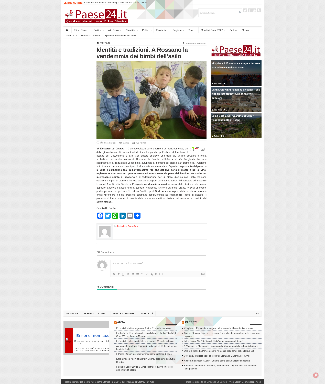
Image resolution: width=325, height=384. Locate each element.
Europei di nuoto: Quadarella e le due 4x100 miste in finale (145, 341)
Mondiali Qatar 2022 (212, 30)
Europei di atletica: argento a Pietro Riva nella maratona (143, 328)
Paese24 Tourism (90, 35)
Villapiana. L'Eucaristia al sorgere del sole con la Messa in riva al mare (236, 65)
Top (256, 313)
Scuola (246, 30)
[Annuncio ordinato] (133, 274)
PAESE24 (191, 322)
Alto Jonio (113, 30)
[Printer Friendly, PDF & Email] (197, 149)
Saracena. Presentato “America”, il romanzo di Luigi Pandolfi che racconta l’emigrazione (220, 367)
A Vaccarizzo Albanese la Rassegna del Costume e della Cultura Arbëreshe (115, 4)
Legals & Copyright (124, 313)
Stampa (126, 143)
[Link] (151, 274)
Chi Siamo (88, 313)
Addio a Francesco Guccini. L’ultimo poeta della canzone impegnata (217, 360)
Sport (191, 30)
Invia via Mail (141, 143)
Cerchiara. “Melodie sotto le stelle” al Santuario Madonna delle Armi (217, 355)
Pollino (145, 30)
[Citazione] (142, 274)
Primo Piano (80, 30)
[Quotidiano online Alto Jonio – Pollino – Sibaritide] (67, 30)
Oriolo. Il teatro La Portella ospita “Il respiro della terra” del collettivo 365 (219, 350)
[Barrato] (128, 274)
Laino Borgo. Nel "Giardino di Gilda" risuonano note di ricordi (233, 118)
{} (156, 274)
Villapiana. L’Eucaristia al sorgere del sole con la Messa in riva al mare (218, 328)
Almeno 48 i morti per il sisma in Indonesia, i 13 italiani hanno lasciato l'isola (146, 347)
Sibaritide (130, 30)
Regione (177, 30)
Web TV (70, 35)
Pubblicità (147, 313)
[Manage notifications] (316, 375)
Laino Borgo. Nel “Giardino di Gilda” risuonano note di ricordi (213, 341)
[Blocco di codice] (147, 274)
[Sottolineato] (123, 274)
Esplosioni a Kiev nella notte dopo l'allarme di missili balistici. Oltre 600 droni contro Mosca (146, 334)
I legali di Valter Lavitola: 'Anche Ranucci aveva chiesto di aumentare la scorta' (144, 368)
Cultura (233, 30)
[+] (161, 274)
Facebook (250, 10)
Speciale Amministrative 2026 (120, 35)
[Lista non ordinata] (137, 274)
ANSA (121, 322)
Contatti (103, 313)
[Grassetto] (114, 274)
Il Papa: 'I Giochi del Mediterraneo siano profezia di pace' (144, 353)
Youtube (254, 10)
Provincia (161, 30)
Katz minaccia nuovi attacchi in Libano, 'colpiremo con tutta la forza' (145, 360)
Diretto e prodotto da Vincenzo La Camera (206, 381)
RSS (259, 10)
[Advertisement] (78, 91)
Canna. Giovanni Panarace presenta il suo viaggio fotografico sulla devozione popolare (236, 94)
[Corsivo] (118, 274)
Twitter (245, 10)
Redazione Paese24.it (196, 43)
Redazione (72, 313)
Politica (97, 30)
